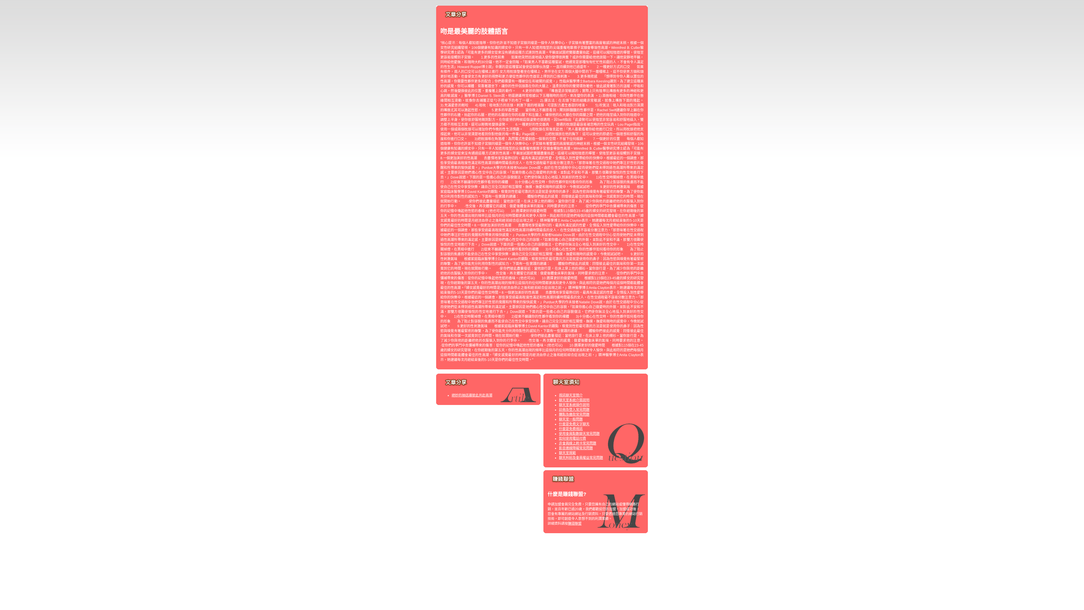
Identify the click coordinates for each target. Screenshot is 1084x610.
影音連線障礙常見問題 (576, 448)
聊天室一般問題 (571, 419)
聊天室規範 (567, 453)
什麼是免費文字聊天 (574, 424)
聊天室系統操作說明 (574, 405)
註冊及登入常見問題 (574, 410)
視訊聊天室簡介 (571, 395)
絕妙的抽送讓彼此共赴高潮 (472, 395)
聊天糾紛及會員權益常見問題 (581, 458)
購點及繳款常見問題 (574, 415)
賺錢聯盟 (575, 524)
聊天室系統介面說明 (574, 400)
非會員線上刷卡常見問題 (577, 443)
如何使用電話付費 (572, 439)
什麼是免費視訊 (571, 429)
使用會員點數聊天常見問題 (579, 434)
